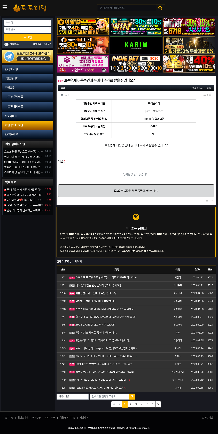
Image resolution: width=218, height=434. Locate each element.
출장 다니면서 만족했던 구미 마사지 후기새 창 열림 (25, 210)
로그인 (28, 37)
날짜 (197, 269)
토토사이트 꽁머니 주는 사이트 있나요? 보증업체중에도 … (104, 348)
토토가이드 (50, 417)
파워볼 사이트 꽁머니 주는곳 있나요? (92, 324)
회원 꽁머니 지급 (67, 417)
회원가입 (37, 44)
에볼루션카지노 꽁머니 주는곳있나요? (93, 293)
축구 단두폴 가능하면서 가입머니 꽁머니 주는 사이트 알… (103, 316)
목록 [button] (208, 94)
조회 (210, 269)
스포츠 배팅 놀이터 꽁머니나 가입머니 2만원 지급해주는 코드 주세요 (24, 172)
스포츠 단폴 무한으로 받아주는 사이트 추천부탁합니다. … (103, 277)
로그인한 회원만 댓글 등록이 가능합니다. (136, 190)
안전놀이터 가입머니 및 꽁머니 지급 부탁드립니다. (100, 340)
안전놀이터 (23, 417)
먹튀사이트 (17, 106)
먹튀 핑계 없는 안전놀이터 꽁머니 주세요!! (95, 285)
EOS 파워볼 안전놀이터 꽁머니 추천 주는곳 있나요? (101, 364)
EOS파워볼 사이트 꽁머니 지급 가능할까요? (96, 387)
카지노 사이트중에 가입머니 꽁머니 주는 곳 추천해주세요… (102, 356)
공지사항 (9, 417)
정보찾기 (47, 44)
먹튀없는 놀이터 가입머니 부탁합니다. (93, 301)
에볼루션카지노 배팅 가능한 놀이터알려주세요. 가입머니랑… (104, 371)
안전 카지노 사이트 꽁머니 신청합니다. (93, 332)
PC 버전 (208, 417)
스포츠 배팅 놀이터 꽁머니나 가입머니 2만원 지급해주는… (104, 308)
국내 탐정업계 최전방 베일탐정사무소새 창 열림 (25, 189)
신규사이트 (17, 96)
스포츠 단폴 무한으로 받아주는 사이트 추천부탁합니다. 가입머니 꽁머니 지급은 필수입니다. (24, 151)
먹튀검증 (36, 417)
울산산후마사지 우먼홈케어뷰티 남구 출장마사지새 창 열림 (25, 194)
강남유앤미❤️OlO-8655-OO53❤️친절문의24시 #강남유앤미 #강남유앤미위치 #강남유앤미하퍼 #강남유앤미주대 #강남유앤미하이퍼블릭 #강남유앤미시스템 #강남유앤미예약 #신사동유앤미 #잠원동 (25, 199)
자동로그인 (15, 44)
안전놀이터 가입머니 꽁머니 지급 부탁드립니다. (98, 379)
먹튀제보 (84, 417)
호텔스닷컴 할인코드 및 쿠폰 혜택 (24, 205)
